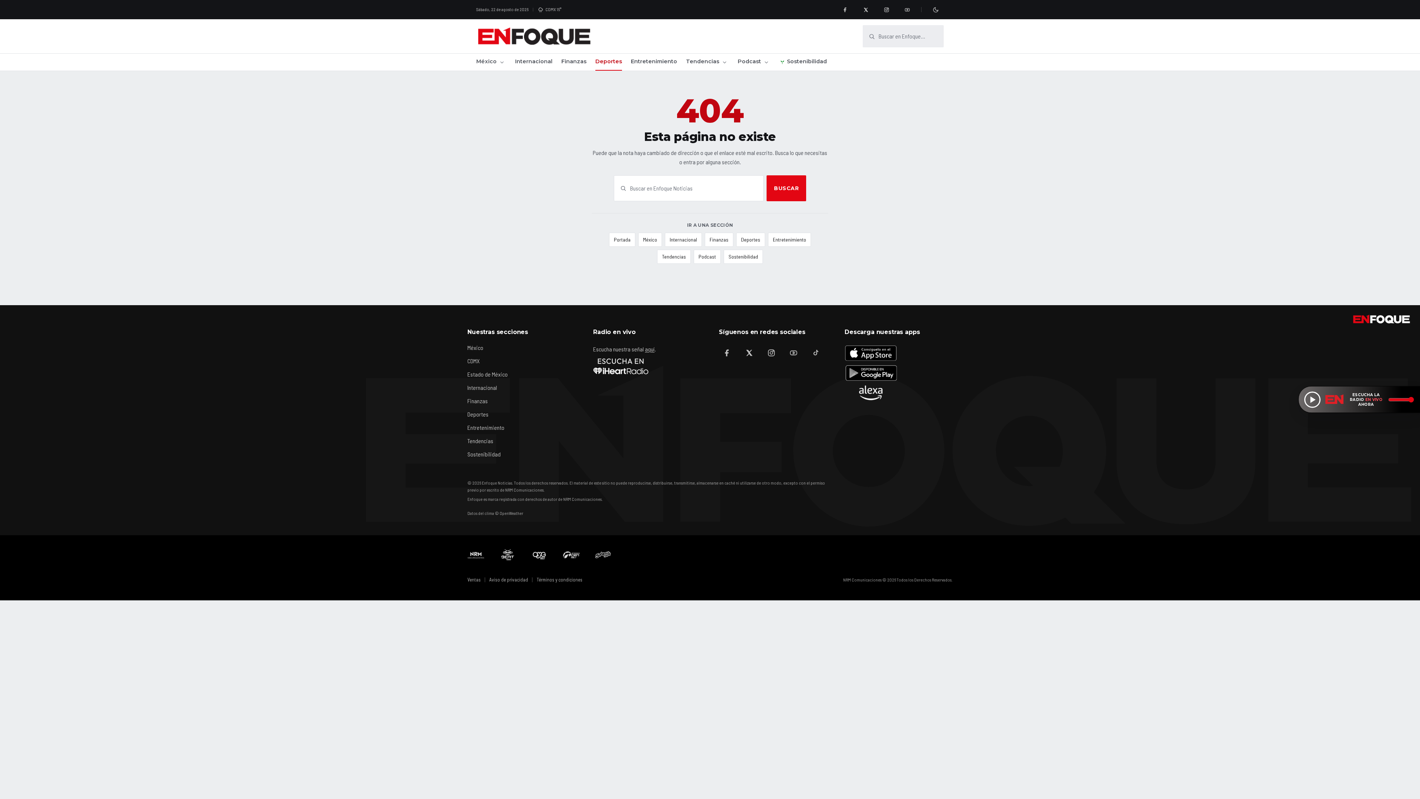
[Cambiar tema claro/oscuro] (935, 9)
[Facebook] (845, 9)
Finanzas (573, 61)
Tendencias (702, 61)
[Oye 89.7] (539, 554)
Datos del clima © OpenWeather (495, 513)
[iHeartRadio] (621, 366)
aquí (650, 349)
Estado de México (487, 374)
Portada (622, 239)
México (486, 61)
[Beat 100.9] (507, 554)
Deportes (608, 61)
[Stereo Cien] (571, 554)
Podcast (749, 61)
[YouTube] (907, 9)
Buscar (786, 188)
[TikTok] (816, 353)
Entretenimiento (654, 61)
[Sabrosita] (603, 554)
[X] (866, 9)
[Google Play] (871, 373)
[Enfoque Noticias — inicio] (534, 36)
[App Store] (871, 353)
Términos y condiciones (559, 580)
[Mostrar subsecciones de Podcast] (766, 62)
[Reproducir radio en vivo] (1312, 399)
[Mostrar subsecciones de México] (501, 62)
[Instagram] (886, 9)
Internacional (533, 61)
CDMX (473, 360)
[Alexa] (871, 393)
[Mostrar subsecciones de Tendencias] (724, 62)
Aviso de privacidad (508, 580)
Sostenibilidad (807, 61)
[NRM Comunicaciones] (475, 554)
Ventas (474, 580)
